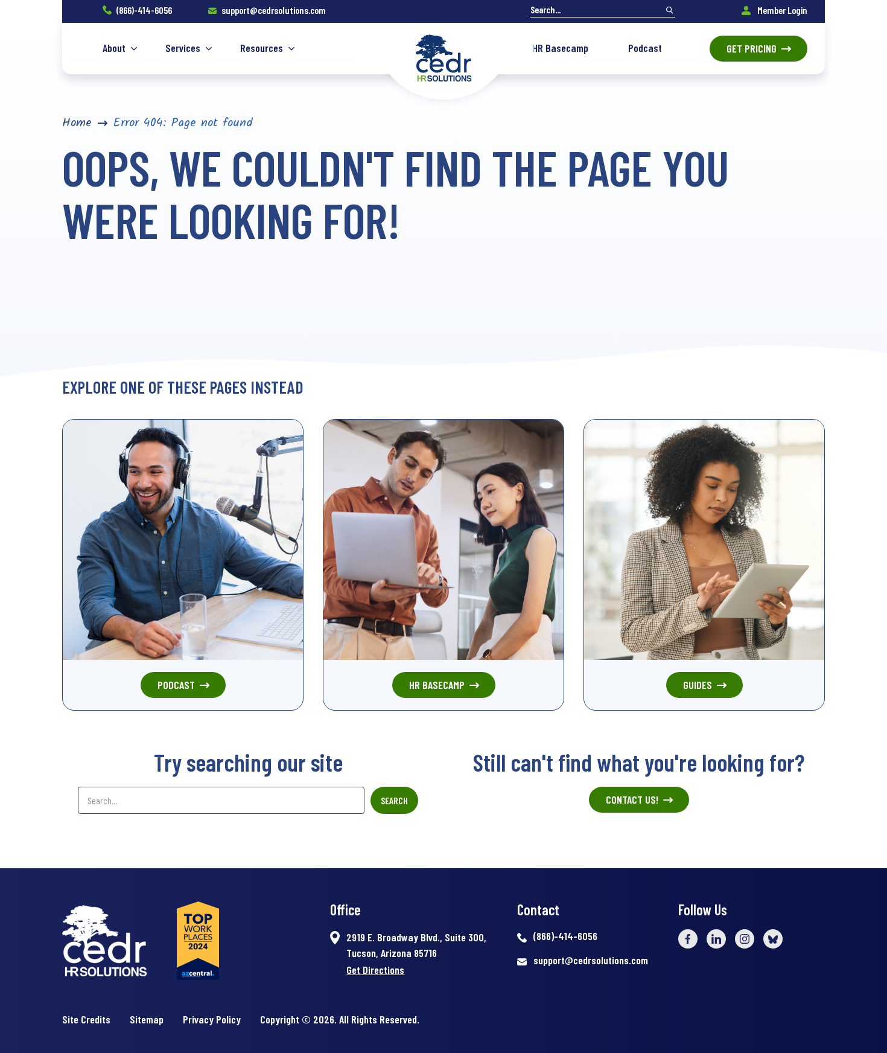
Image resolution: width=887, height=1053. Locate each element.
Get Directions (375, 969)
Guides (697, 684)
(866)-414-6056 (144, 10)
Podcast (176, 684)
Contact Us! (632, 799)
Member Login (781, 10)
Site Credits (86, 1019)
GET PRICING (751, 48)
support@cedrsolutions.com (273, 10)
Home (77, 123)
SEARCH (394, 800)
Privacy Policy (212, 1019)
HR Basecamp (437, 684)
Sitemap (147, 1019)
